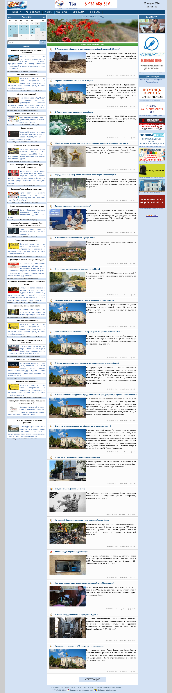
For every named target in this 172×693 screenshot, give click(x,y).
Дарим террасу (27, 128)
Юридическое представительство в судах (27, 206)
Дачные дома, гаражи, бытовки (26, 359)
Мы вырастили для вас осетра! (26, 145)
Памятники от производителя (26, 75)
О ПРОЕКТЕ (94, 12)
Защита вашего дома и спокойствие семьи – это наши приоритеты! (32, 232)
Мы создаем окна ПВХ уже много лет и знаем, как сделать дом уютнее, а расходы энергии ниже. (32, 312)
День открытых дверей (26, 94)
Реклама (26, 46)
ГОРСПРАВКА (78, 12)
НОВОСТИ (16, 12)
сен (44, 17)
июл (9, 17)
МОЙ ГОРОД (61, 12)
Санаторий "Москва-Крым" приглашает (26, 189)
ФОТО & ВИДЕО (33, 12)
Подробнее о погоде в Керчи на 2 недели (155, 80)
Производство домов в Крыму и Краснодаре (26, 260)
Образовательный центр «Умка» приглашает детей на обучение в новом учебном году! (32, 119)
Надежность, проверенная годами (26, 306)
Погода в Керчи (152, 82)
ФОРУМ (48, 12)
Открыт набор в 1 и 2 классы (26, 113)
